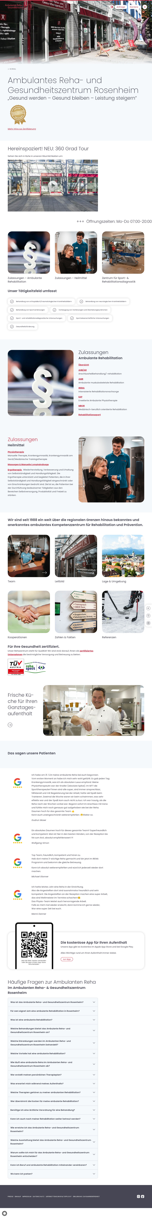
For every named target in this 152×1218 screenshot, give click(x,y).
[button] (4, 1213)
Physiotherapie (16, 451)
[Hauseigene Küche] (10, 725)
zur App (67, 959)
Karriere (134, 6)
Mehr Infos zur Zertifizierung (22, 128)
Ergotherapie (15, 469)
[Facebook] (142, 1196)
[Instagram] (138, 1196)
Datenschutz (38, 1196)
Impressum (26, 1196)
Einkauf (18, 1196)
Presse (10, 1196)
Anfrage (121, 6)
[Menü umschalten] (144, 7)
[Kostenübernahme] (148, 608)
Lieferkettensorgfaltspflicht (59, 1196)
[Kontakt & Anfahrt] (148, 615)
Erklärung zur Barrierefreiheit (86, 1196)
